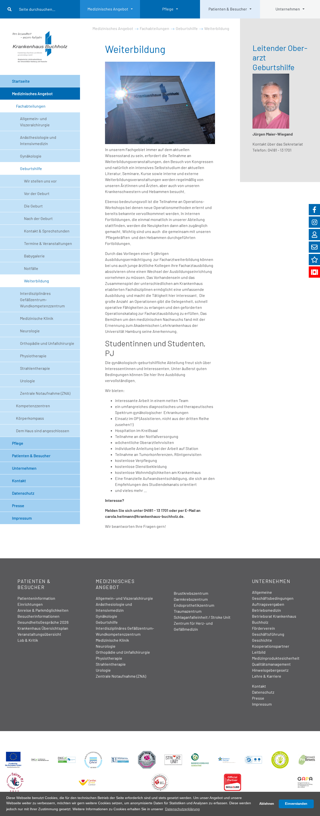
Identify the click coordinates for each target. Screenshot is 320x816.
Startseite (21, 81)
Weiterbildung (36, 280)
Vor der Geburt (37, 193)
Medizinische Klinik (36, 318)
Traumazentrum (188, 611)
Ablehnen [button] (266, 804)
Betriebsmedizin (266, 610)
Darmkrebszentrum (191, 599)
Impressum (22, 518)
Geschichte (262, 640)
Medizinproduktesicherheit (276, 658)
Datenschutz (23, 493)
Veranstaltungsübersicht (39, 634)
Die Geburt (33, 206)
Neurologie (30, 330)
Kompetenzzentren (33, 405)
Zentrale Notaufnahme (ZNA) (45, 393)
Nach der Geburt (38, 218)
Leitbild (259, 652)
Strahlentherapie (35, 368)
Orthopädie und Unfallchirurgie (47, 343)
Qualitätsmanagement (271, 664)
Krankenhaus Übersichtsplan (43, 628)
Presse (18, 505)
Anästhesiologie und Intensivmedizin (38, 140)
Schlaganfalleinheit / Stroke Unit (202, 617)
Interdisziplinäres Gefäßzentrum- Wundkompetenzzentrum (42, 299)
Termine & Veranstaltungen (48, 243)
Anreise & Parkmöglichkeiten (43, 610)
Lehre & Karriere (266, 676)
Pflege (168, 8)
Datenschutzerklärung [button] (182, 809)
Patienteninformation (36, 598)
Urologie (27, 380)
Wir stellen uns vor (40, 181)
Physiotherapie (33, 355)
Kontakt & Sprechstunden (47, 230)
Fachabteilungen (31, 106)
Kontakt (19, 480)
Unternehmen (288, 8)
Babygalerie (34, 255)
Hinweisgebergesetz (270, 670)
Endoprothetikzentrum (194, 605)
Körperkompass (30, 418)
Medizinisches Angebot (108, 8)
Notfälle (31, 268)
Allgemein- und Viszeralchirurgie (35, 121)
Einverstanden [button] (296, 804)
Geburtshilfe (31, 168)
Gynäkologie (31, 156)
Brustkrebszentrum (191, 593)
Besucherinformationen (39, 616)
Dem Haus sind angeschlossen (42, 430)
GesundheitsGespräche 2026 (43, 622)
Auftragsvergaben (268, 604)
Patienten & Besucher (227, 8)
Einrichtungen (30, 604)
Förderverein (263, 628)
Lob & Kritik (28, 640)
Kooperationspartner (270, 646)
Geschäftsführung (268, 634)
